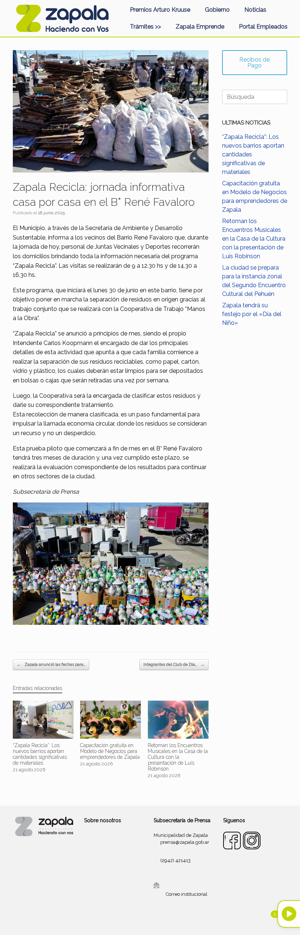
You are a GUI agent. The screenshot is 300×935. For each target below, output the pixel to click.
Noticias (255, 9)
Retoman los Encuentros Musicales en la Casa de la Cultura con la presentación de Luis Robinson (253, 239)
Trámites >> (145, 26)
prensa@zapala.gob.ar (184, 842)
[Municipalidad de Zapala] (62, 18)
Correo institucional (186, 894)
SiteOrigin (158, 920)
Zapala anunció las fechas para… (51, 664)
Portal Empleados (263, 26)
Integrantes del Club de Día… (174, 664)
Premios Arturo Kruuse (160, 9)
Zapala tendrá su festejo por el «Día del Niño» (251, 314)
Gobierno (217, 9)
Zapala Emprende (200, 26)
